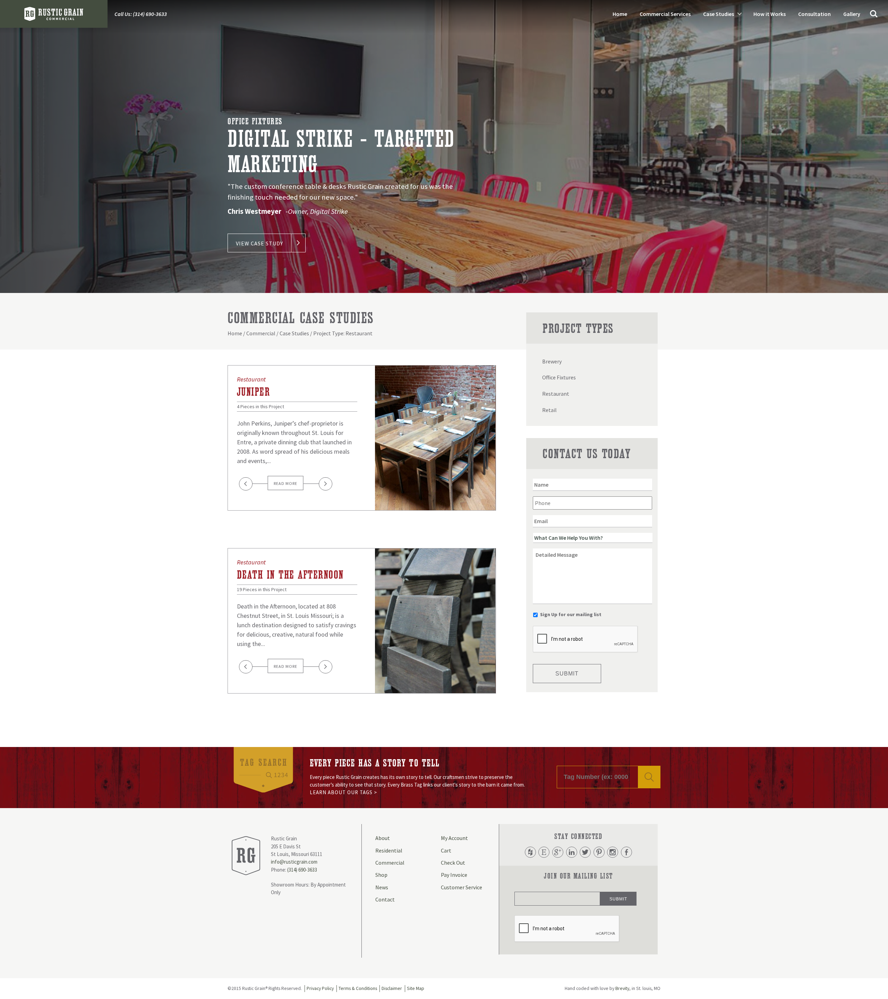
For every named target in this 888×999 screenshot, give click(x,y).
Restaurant (251, 379)
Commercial (260, 333)
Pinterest (599, 852)
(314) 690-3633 (302, 869)
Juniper (253, 392)
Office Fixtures (255, 121)
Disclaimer (392, 988)
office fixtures (559, 377)
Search (873, 14)
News (381, 887)
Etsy (543, 852)
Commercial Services (665, 13)
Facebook (626, 852)
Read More (285, 483)
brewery (552, 361)
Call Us (140, 13)
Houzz (530, 852)
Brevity (622, 988)
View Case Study (259, 243)
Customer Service (461, 887)
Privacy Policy (320, 988)
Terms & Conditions (358, 988)
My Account (454, 837)
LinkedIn (571, 852)
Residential (388, 850)
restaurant (555, 393)
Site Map (415, 988)
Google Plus (557, 852)
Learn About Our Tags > (343, 792)
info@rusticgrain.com (294, 861)
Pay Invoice (454, 874)
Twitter (585, 852)
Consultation (814, 13)
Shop (381, 874)
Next (325, 484)
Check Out (453, 862)
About (382, 837)
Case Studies (718, 13)
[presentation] (585, 639)
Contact (385, 899)
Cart (446, 850)
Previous (246, 484)
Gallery (851, 13)
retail (549, 409)
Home (620, 13)
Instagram (612, 852)
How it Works (769, 13)
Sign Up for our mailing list (570, 614)
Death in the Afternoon (290, 575)
